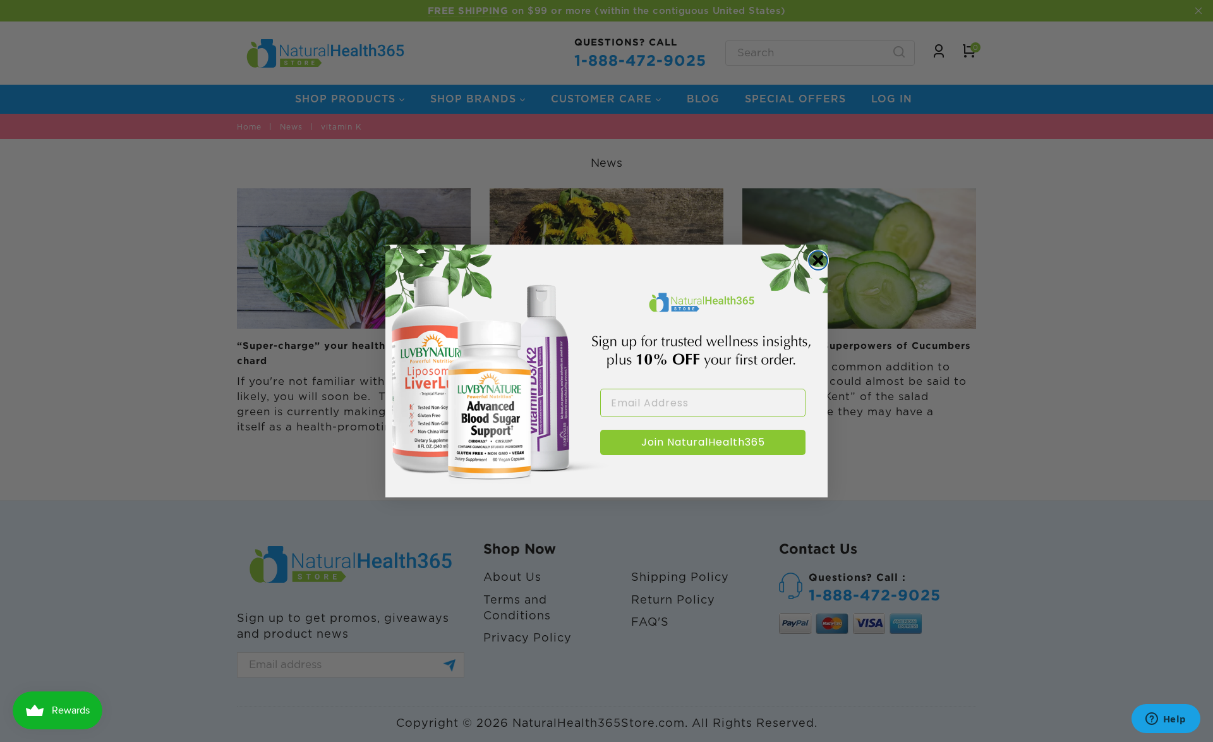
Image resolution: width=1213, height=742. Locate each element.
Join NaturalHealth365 (703, 442)
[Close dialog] (818, 260)
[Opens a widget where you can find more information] (1165, 720)
